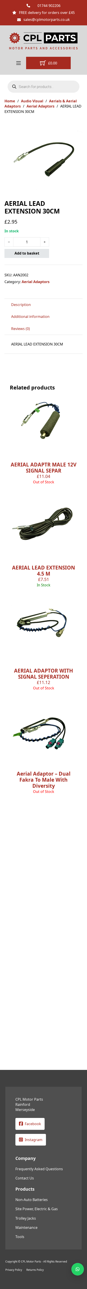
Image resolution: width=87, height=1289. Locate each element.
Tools (19, 1236)
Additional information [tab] (30, 316)
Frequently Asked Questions (39, 1168)
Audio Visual (32, 101)
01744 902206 (48, 5)
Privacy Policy (13, 1270)
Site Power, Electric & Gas (36, 1208)
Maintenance (26, 1227)
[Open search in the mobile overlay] (43, 86)
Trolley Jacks (25, 1218)
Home (9, 101)
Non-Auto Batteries (31, 1199)
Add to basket (26, 253)
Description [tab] (21, 304)
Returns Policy (35, 1270)
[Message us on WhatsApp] (77, 1269)
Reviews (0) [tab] (20, 328)
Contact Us (24, 1178)
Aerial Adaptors (40, 106)
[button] (76, 127)
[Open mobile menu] (18, 63)
